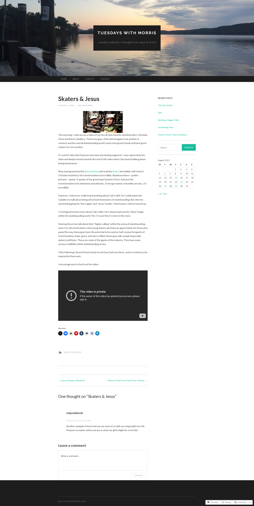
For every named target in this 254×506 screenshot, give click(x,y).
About (76, 79)
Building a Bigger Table (168, 120)
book (115, 171)
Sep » (165, 193)
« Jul (160, 193)
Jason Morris (85, 105)
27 (165, 186)
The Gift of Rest (165, 105)
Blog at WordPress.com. (72, 501)
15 (176, 177)
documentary (92, 171)
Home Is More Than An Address (172, 134)
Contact (90, 79)
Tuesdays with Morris (127, 33)
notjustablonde (74, 413)
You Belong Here (165, 127)
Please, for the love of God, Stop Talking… (128, 380)
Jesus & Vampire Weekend (71, 380)
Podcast (105, 79)
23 (181, 182)
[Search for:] (177, 147)
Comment (138, 475)
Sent (160, 112)
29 (176, 186)
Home (64, 79)
